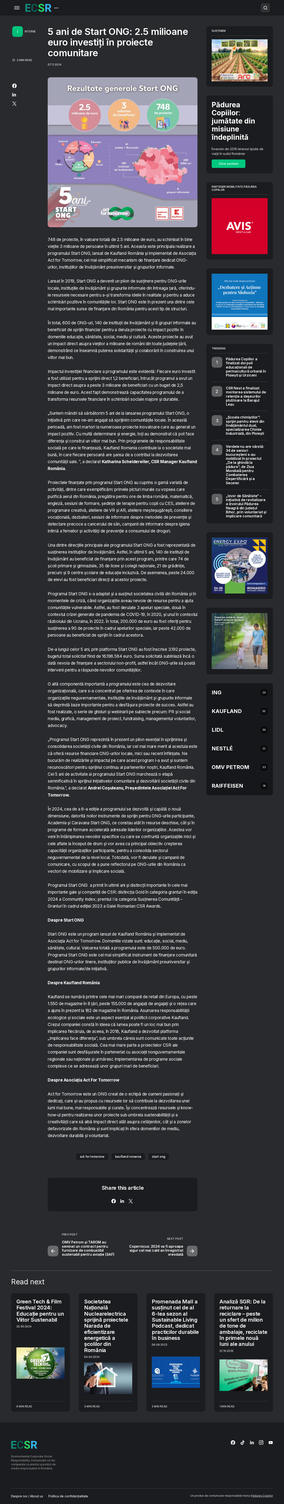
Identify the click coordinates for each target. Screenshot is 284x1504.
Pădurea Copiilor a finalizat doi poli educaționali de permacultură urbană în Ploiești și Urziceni (246, 367)
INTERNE (30, 31)
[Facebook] (233, 1442)
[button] (17, 8)
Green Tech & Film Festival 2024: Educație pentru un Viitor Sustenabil (40, 1310)
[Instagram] (261, 1442)
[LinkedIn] (252, 1442)
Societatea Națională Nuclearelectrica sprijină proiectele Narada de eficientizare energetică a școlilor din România (106, 1325)
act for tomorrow (92, 1156)
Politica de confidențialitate (68, 1496)
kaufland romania (128, 1156)
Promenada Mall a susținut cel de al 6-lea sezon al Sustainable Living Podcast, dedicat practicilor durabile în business (175, 1319)
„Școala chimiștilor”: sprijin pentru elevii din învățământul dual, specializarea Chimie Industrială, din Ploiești (245, 425)
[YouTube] (270, 1442)
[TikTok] (242, 1442)
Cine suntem (228, 163)
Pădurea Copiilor (262, 1495)
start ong (158, 1156)
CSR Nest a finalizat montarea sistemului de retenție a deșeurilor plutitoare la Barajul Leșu (246, 396)
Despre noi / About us (27, 1496)
